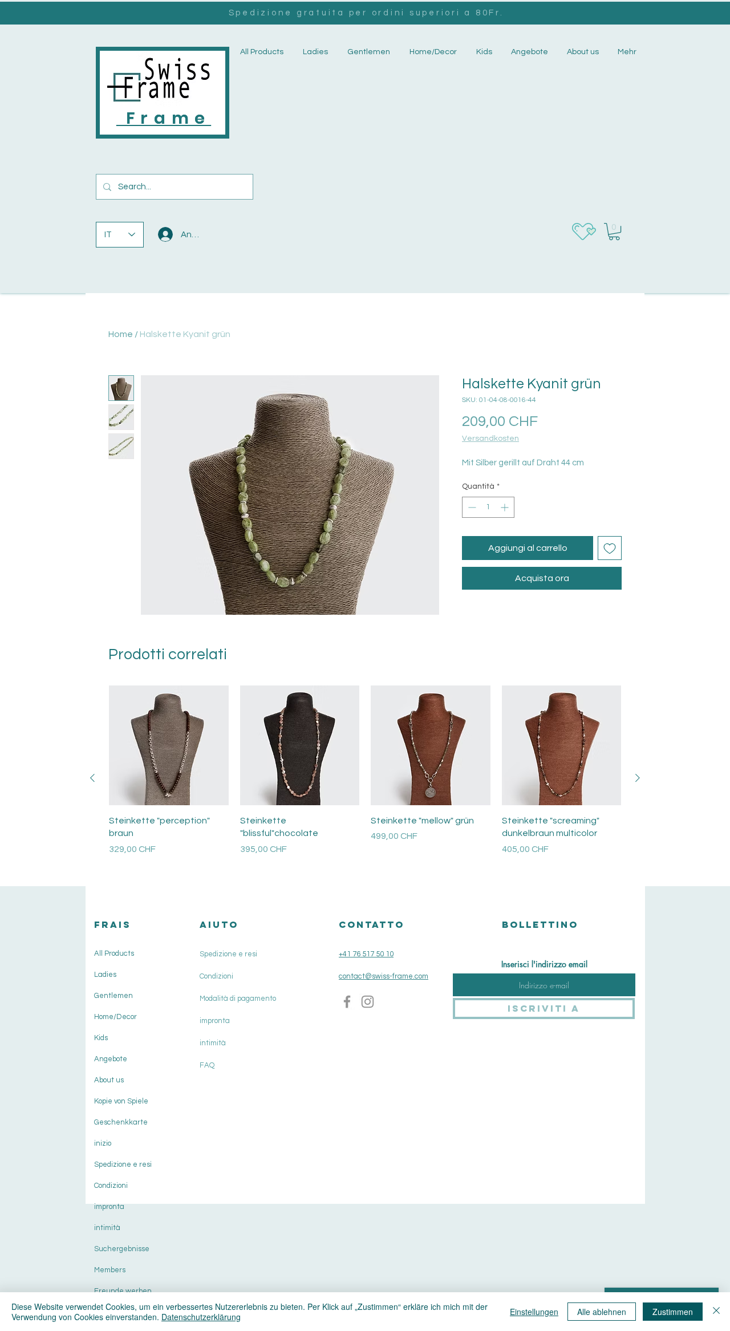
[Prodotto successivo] (637, 778)
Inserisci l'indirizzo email (544, 964)
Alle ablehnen (601, 1311)
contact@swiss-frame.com (383, 976)
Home (120, 334)
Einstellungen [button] (534, 1311)
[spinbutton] (488, 507)
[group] (365, 777)
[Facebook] (347, 1001)
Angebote (110, 1059)
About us (109, 1080)
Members (109, 1270)
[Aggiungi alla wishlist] (610, 548)
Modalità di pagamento (238, 999)
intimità (107, 1228)
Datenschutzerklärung (201, 1316)
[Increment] (505, 507)
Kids (101, 1038)
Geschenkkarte (121, 1122)
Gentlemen (113, 996)
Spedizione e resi (123, 1164)
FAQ (207, 1065)
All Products (114, 953)
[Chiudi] (716, 1311)
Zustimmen (672, 1311)
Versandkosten (490, 439)
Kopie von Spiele (121, 1101)
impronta (109, 1207)
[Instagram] (367, 1001)
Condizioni (111, 1186)
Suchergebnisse (121, 1249)
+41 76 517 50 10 (366, 954)
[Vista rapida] (169, 745)
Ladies (105, 975)
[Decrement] (471, 507)
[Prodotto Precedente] (92, 778)
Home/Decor (115, 1017)
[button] (314, 52)
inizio (102, 1143)
